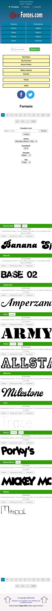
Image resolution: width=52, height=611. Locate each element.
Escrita (13, 37)
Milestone (7, 373)
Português (15, 7)
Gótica (13, 32)
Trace (5, 403)
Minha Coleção (26, 70)
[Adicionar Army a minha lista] (1, 314)
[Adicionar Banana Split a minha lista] (1, 226)
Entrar (22, 4)
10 (43, 115)
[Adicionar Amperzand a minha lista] (1, 285)
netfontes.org (36, 601)
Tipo (26, 160)
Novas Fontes (26, 64)
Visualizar (29, 236)
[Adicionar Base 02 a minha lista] (1, 256)
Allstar (5, 344)
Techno (13, 28)
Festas (13, 41)
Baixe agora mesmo (36, 606)
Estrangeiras (38, 24)
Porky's (6, 433)
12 (17, 121)
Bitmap (38, 28)
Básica (38, 32)
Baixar (4, 236)
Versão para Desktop (26, 1)
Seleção (26, 74)
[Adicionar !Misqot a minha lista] (1, 492)
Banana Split (8, 226)
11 (48, 115)
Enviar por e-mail (16, 236)
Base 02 (6, 255)
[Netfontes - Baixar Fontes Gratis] (26, 15)
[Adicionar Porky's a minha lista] (1, 433)
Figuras (38, 37)
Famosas (38, 41)
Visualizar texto (26, 128)
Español (37, 7)
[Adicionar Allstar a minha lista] (1, 344)
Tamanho (26, 153)
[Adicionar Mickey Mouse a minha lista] (1, 462)
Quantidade (26, 146)
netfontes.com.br (26, 602)
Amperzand (7, 285)
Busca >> (35, 49)
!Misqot (6, 492)
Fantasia (14, 24)
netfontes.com (16, 601)
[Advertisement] (26, 194)
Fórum (26, 80)
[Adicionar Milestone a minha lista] (1, 373)
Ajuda (26, 86)
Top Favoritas (26, 61)
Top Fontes (26, 57)
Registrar (29, 4)
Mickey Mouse (8, 462)
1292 (33, 121)
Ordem (26, 139)
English (27, 7)
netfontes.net (26, 601)
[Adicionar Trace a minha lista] (1, 403)
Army (5, 314)
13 (23, 121)
